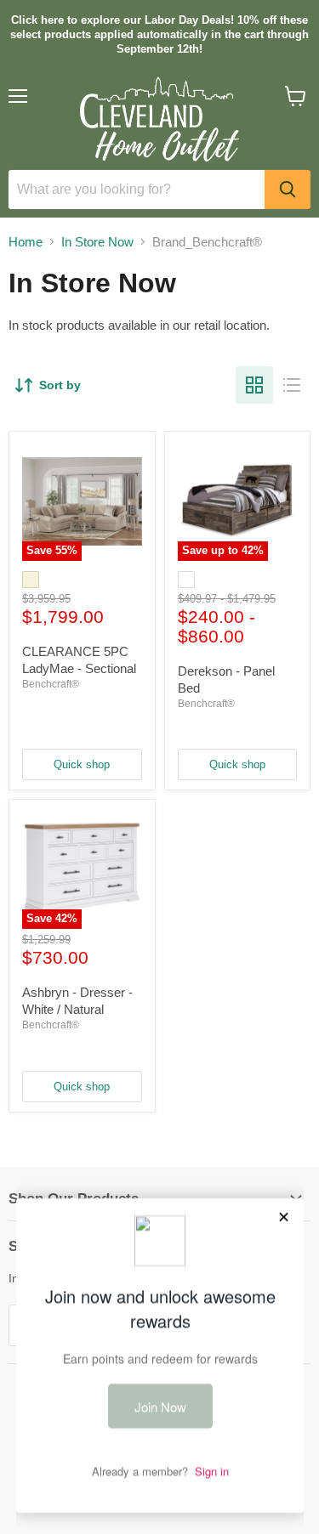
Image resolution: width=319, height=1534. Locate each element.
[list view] (291, 385)
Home (26, 242)
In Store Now (97, 242)
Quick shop (82, 764)
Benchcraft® (50, 684)
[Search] (287, 189)
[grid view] (254, 385)
